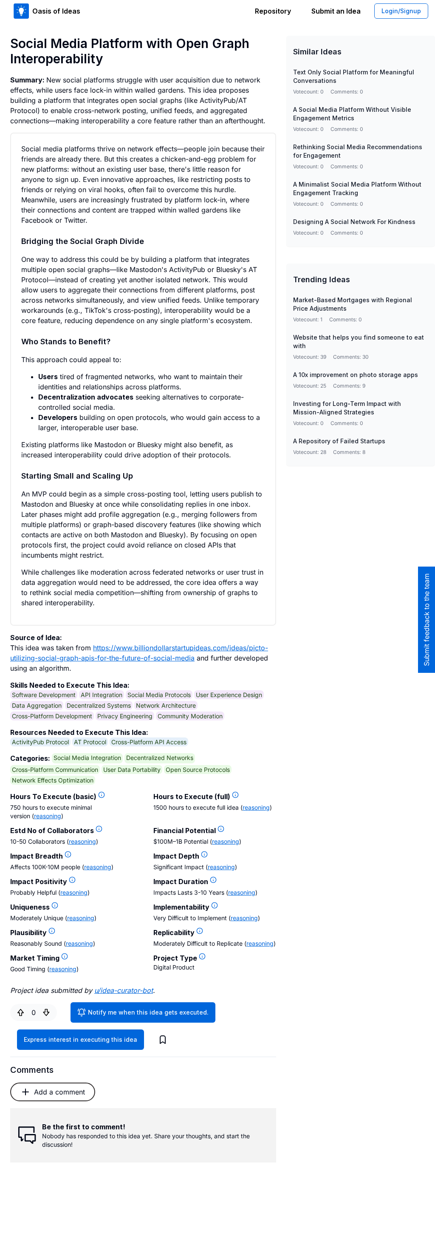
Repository (273, 11)
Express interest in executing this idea (80, 1039)
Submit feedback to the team (426, 619)
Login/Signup (401, 10)
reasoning (47, 815)
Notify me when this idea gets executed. (148, 1012)
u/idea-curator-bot (123, 990)
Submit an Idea (336, 11)
